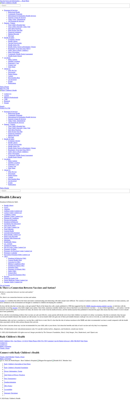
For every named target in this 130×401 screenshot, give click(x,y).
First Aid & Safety (10, 225)
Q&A (6, 256)
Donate (6, 103)
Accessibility (8, 389)
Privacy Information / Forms (13, 371)
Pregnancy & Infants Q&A (16, 269)
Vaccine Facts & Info (15, 43)
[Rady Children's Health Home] (8, 3)
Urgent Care (12, 65)
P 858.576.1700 (5, 108)
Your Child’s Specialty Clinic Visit (19, 27)
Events (10, 81)
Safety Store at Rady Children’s (18, 50)
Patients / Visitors (9, 23)
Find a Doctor (4, 87)
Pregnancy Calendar (10, 253)
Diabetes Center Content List (13, 216)
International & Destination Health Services (22, 16)
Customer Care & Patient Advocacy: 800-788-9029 (63, 341)
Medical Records (13, 34)
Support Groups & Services (17, 17)
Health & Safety (9, 37)
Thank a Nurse (5, 348)
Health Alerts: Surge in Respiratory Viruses (22, 47)
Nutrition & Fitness (10, 245)
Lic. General (8, 244)
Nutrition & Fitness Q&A (16, 265)
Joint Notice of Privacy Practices (14, 375)
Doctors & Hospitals (10, 220)
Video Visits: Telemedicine (16, 19)
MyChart (11, 36)
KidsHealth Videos (10, 242)
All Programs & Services (16, 21)
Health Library (13, 41)
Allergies (7, 209)
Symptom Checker (14, 39)
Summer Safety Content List (13, 282)
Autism (2, 301)
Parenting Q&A (13, 267)
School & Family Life (11, 278)
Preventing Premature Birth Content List (17, 255)
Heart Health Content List (12, 234)
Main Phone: (38, 341)
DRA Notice (8, 386)
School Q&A (12, 273)
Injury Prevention (13, 52)
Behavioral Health (14, 12)
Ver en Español (5, 285)
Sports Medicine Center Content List (16, 280)
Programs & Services (11, 10)
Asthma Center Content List (13, 211)
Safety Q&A (12, 271)
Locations (7, 58)
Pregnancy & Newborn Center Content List (18, 251)
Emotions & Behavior (11, 222)
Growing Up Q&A (14, 262)
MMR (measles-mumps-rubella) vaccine (99, 306)
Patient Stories (12, 74)
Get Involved (12, 79)
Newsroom (11, 72)
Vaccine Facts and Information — (14, 1)
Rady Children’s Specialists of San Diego (17, 364)
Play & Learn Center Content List (15, 247)
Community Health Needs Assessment (20, 54)
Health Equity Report (15, 56)
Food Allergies (9, 229)
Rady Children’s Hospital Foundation (16, 367)
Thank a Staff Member (7, 357)
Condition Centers (10, 214)
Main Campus (12, 59)
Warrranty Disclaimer (11, 393)
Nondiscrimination (10, 382)
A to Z (6, 207)
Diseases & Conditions (11, 218)
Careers (10, 76)
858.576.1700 (4, 88)
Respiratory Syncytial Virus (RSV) (19, 48)
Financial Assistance (14, 32)
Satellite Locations (14, 61)
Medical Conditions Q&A (16, 264)
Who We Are (12, 70)
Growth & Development (12, 233)
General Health (9, 231)
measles (14, 308)
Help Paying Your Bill (15, 30)
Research (7, 101)
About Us (7, 69)
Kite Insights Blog (14, 78)
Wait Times (11, 67)
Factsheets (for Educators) (12, 224)
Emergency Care (13, 63)
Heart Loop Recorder (11, 236)
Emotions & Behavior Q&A (17, 258)
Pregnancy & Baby (10, 249)
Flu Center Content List (11, 227)
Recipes (6, 276)
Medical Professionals (11, 97)
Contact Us (7, 94)
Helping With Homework (12, 238)
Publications (12, 83)
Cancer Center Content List (13, 213)
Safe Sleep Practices (14, 28)
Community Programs (15, 14)
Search (2, 106)
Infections (7, 240)
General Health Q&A (15, 260)
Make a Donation (5, 346)
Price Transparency (10, 378)
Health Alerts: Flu (14, 45)
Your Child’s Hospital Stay (16, 25)
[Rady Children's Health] (8, 90)
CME (6, 99)
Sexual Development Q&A (17, 275)
